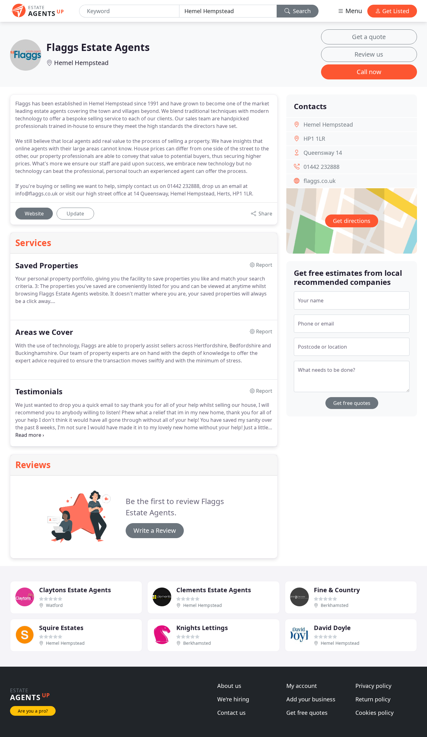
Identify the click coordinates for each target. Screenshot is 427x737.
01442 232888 (321, 166)
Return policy (372, 699)
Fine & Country (337, 590)
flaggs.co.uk (320, 180)
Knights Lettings (202, 627)
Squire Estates (61, 627)
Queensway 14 (323, 152)
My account (301, 685)
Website (34, 213)
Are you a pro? (33, 711)
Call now (369, 72)
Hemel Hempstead (81, 62)
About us (229, 685)
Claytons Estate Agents (75, 590)
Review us (368, 54)
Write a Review (154, 530)
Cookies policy (374, 712)
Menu (353, 11)
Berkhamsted (335, 605)
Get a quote (369, 37)
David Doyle (332, 627)
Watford (54, 605)
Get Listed (395, 11)
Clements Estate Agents (213, 590)
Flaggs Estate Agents (98, 47)
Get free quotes (351, 403)
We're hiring (233, 699)
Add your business (310, 699)
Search (301, 11)
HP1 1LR (314, 138)
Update (75, 213)
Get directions (351, 221)
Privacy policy (373, 685)
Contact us (231, 712)
